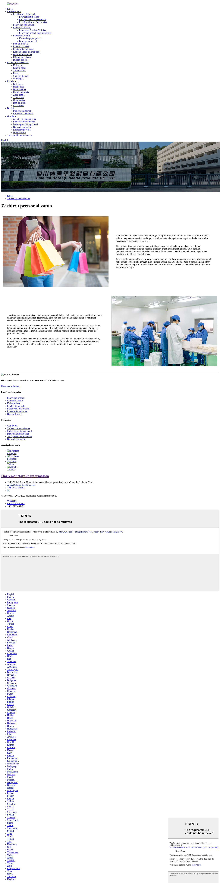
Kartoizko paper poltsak (30, 38)
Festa (15, 73)
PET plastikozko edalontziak (32, 19)
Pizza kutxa (18, 105)
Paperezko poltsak (21, 35)
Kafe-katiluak (13, 403)
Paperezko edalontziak (23, 25)
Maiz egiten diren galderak (25, 124)
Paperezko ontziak (22, 27)
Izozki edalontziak (15, 406)
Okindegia (18, 78)
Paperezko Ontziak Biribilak (32, 30)
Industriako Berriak (22, 111)
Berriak (10, 108)
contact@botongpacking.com (21, 485)
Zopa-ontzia (19, 94)
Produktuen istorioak (23, 113)
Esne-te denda (19, 68)
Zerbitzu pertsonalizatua (24, 119)
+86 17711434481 (16, 487)
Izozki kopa (18, 86)
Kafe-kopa (18, 84)
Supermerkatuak (21, 76)
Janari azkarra (19, 70)
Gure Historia (19, 132)
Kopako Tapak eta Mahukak (26, 51)
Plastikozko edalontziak (24, 14)
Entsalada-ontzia (21, 92)
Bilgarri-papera (20, 60)
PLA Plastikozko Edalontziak (33, 22)
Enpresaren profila (22, 129)
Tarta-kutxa (18, 97)
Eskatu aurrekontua (10, 386)
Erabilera (11, 81)
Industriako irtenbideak (24, 121)
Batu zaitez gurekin (22, 127)
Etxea (10, 8)
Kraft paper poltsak (28, 41)
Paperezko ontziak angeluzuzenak (35, 33)
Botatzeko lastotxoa (22, 54)
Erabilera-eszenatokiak (18, 62)
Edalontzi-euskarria (22, 57)
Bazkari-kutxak (20, 43)
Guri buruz (12, 116)
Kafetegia (17, 65)
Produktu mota (14, 11)
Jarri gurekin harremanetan (19, 135)
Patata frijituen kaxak (23, 49)
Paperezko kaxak (21, 46)
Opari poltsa (19, 100)
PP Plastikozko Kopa (29, 17)
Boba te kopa (19, 89)
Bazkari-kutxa (19, 103)
